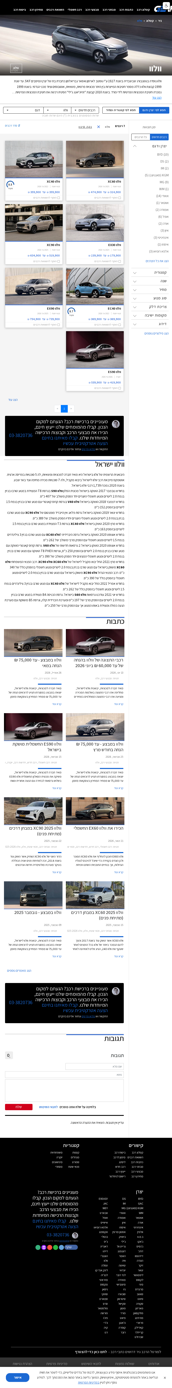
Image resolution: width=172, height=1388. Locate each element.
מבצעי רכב (92, 10)
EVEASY (103, 1199)
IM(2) (165, 168)
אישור (18, 1377)
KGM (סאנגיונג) (134, 1208)
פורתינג (139, 1318)
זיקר (140, 1265)
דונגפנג (122, 1251)
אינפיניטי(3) (161, 237)
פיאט (123, 1318)
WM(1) (164, 189)
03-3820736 (21, 435)
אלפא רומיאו (101, 1227)
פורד (123, 1313)
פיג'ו (105, 1318)
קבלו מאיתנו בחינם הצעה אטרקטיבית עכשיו (75, 440)
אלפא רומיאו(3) (159, 251)
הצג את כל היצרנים (157, 261)
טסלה (104, 1265)
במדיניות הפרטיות (88, 1382)
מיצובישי (121, 1284)
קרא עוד (118, 704)
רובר (123, 1332)
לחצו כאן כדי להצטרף (91, 1351)
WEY (105, 1208)
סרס (105, 1304)
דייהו (105, 1251)
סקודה (139, 1304)
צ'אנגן (122, 1323)
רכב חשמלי (75, 10)
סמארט (103, 1299)
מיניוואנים (57, 1162)
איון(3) (164, 230)
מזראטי (103, 1280)
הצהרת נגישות (22, 1363)
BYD (140, 1199)
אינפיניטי (138, 1227)
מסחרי (59, 1167)
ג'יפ (106, 1241)
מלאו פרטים (88, 449)
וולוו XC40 (53, 181)
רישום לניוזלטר (117, 1176)
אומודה (122, 1218)
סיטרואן (121, 1299)
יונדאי (123, 1270)
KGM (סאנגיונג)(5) (157, 175)
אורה (140, 1222)
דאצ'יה (104, 1246)
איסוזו (122, 1227)
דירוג (163, 323)
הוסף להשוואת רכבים (106, 197)
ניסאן (105, 1289)
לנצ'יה (104, 1275)
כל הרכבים (141, 137)
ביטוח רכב (19, 10)
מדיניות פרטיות (56, 1363)
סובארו (122, 1294)
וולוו (15, 69)
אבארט (104, 1213)
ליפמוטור (138, 1275)
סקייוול (122, 1304)
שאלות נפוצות (124, 1363)
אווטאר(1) (162, 203)
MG (124, 1208)
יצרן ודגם (154, 110)
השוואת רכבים (55, 10)
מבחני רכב (109, 10)
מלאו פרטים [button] (64, 1240)
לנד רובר (121, 1275)
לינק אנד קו (101, 1270)
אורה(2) (163, 223)
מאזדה (122, 1280)
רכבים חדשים (159, 137)
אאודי (123, 1213)
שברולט (139, 1337)
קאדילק (139, 1327)
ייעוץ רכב (120, 1171)
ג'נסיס (140, 1246)
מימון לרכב (119, 1157)
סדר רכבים (12, 125)
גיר (160, 21)
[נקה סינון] (100, 127)
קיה (106, 1327)
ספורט (75, 1162)
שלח (19, 1106)
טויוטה (122, 1265)
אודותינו (153, 1363)
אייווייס (104, 1222)
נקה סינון (85, 127)
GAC (140, 1203)
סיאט (140, 1299)
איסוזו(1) (163, 244)
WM (141, 1213)
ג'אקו (140, 1241)
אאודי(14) (162, 196)
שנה (164, 280)
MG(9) (164, 182)
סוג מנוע (160, 298)
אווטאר (139, 1218)
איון (124, 1222)
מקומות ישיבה (156, 315)
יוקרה (59, 1157)
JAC (105, 1203)
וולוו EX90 (53, 308)
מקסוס (104, 1284)
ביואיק (122, 1237)
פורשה (104, 1313)
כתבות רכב (126, 10)
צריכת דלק (158, 306)
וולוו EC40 (114, 308)
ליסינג (122, 1162)
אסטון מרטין (119, 1232)
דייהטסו (139, 1256)
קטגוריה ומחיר (121, 110)
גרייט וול (121, 1246)
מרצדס (139, 1289)
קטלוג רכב (143, 10)
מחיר (163, 289)
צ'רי (106, 1323)
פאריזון (139, 1308)
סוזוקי (105, 1294)
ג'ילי (123, 1241)
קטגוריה (160, 272)
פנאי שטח (73, 1167)
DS (124, 1199)
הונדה (140, 1260)
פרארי (139, 1323)
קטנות (75, 1152)
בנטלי (105, 1237)
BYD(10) (163, 154)
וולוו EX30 (114, 244)
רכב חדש (120, 1167)
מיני (141, 1284)
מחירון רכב (36, 10)
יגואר (140, 1270)
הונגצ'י (104, 1256)
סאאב (140, 1294)
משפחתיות (56, 1152)
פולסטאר (103, 1308)
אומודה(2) (162, 210)
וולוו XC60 (114, 181)
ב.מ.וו (140, 1237)
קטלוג (150, 21)
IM (124, 1203)
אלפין (140, 1232)
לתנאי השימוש (91, 1363)
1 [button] (64, 408)
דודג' (140, 1251)
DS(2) (164, 161)
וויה (124, 1260)
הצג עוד (13, 399)
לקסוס (139, 1280)
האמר (122, 1256)
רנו (106, 1332)
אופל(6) (163, 216)
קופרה (122, 1327)
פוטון (123, 1308)
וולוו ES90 (114, 371)
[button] (71, 1247)
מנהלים (75, 1157)
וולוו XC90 (53, 244)
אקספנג (103, 1232)
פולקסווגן (138, 1313)
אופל (105, 1218)
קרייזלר (139, 1332)
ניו (124, 1289)
